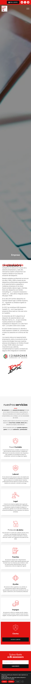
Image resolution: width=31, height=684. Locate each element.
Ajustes (17, 681)
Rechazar (11, 681)
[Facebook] (22, 2)
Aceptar (4, 681)
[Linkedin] (28, 2)
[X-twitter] (25, 2)
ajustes (12, 679)
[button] (28, 8)
